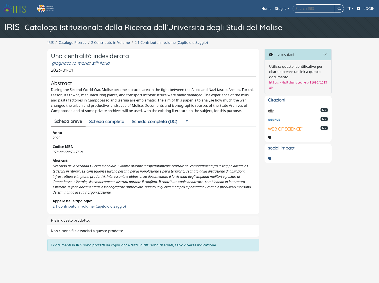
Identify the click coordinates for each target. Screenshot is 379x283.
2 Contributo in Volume (110, 42)
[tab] (187, 121)
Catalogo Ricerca (72, 42)
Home (266, 8)
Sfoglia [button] (280, 8)
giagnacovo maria (70, 63)
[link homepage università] (50, 8)
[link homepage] (16, 8)
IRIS (50, 42)
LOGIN (369, 8)
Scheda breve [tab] (68, 121)
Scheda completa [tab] (106, 121)
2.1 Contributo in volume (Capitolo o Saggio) (171, 42)
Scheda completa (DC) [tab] (154, 121)
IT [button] (348, 8)
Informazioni (283, 54)
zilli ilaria (100, 63)
